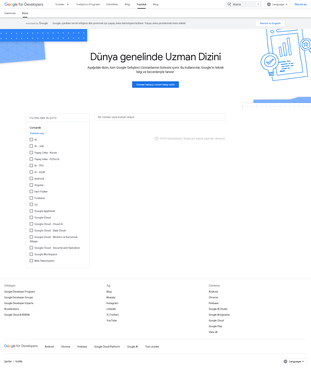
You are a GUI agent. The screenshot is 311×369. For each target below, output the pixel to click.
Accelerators (11, 309)
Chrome (213, 297)
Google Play (215, 326)
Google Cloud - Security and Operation (57, 247)
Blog (155, 4)
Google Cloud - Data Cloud (50, 230)
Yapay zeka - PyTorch (46, 159)
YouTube (112, 320)
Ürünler (59, 4)
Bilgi (127, 4)
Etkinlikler (112, 4)
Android (39, 178)
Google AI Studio (218, 309)
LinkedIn (111, 309)
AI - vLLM (39, 172)
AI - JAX (39, 146)
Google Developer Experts (18, 303)
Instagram (112, 303)
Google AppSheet (44, 211)
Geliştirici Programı (88, 4)
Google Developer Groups (18, 297)
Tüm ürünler (152, 346)
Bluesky (111, 297)
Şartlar (8, 361)
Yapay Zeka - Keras (45, 152)
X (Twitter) (113, 314)
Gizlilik (18, 361)
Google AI (132, 346)
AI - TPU (39, 165)
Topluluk (142, 4)
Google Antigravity (219, 314)
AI (35, 139)
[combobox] (244, 4)
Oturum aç (300, 4)
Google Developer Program (19, 291)
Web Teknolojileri (44, 260)
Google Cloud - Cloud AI (48, 224)
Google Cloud (42, 217)
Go (36, 204)
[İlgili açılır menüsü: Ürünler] (68, 4)
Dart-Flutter (41, 191)
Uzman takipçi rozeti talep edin (155, 84)
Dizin (25, 13)
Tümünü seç (37, 133)
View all (213, 332)
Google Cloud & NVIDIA (17, 314)
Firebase (39, 198)
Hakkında (9, 13)
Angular (39, 185)
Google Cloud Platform (107, 346)
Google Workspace (45, 254)
